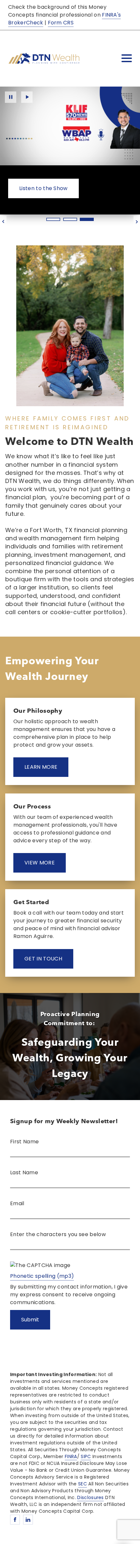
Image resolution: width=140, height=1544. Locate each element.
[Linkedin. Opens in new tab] (28, 1519)
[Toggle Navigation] (126, 58)
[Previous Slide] (3, 221)
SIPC (86, 1456)
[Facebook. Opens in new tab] (15, 1519)
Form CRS (61, 22)
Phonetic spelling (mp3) (42, 1276)
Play (27, 97)
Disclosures (90, 1497)
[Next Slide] (136, 221)
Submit (30, 1319)
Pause (10, 97)
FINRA (71, 1456)
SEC (82, 1484)
